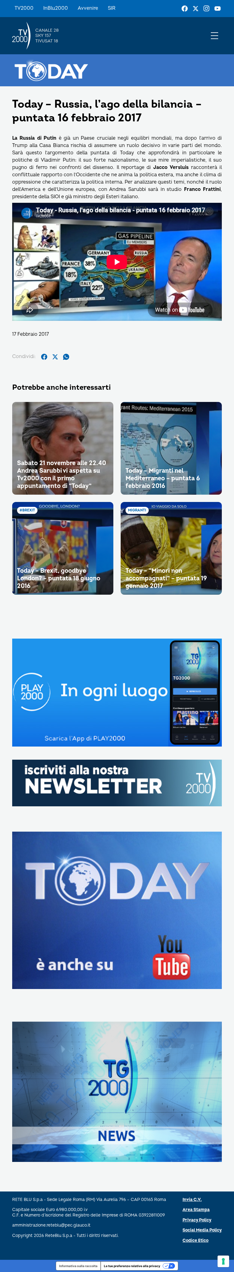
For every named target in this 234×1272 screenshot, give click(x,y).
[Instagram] (206, 8)
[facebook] (44, 357)
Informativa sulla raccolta (78, 1266)
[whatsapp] (66, 357)
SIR (111, 8)
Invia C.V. (192, 1199)
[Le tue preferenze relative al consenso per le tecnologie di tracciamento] (223, 1261)
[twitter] (55, 357)
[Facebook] (184, 8)
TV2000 (24, 8)
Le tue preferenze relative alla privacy (132, 1266)
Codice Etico (195, 1240)
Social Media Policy (202, 1230)
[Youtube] (217, 8)
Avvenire (88, 8)
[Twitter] (195, 8)
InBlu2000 (55, 8)
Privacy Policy (197, 1220)
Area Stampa (196, 1209)
